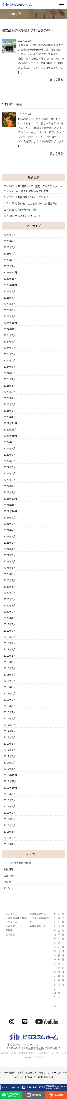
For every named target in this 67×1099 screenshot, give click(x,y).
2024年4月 (10, 360)
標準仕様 (10, 934)
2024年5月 (10, 354)
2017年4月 (10, 749)
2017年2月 (10, 762)
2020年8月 (10, 574)
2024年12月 (10, 322)
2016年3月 (10, 831)
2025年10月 (10, 285)
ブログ (7, 881)
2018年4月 (10, 693)
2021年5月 (10, 542)
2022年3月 (10, 479)
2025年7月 (10, 297)
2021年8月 (10, 523)
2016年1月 (10, 844)
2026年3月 (10, 260)
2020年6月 (10, 586)
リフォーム (11, 922)
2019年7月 (10, 630)
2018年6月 (10, 680)
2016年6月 (10, 812)
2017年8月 (10, 725)
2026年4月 (10, 253)
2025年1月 (10, 316)
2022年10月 (10, 435)
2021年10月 (10, 511)
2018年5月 (10, 687)
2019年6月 (10, 637)
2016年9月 (10, 794)
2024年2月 (10, 373)
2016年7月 (10, 806)
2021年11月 (10, 505)
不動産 (9, 930)
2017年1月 (10, 768)
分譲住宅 (10, 926)
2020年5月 (10, 592)
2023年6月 (10, 391)
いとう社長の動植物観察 (17, 863)
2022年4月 (10, 473)
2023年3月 (10, 404)
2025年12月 (10, 272)
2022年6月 (10, 461)
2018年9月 (10, 662)
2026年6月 (10, 247)
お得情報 (9, 869)
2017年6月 (10, 737)
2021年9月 (10, 517)
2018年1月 (10, 712)
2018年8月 (10, 668)
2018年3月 (10, 699)
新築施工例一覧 (37, 913)
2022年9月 (10, 442)
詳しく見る (56, 79)
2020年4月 (10, 599)
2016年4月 (10, 825)
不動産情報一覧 (37, 926)
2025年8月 (10, 291)
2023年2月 (10, 410)
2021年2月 (10, 561)
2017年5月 (10, 743)
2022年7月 (10, 454)
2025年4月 (10, 304)
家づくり (9, 888)
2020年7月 (10, 580)
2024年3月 (10, 366)
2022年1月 (10, 492)
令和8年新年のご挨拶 (27, 209)
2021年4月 (10, 549)
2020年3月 (10, 605)
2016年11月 (10, 781)
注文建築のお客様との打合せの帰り (27, 30)
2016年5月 (10, 819)
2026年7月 (10, 241)
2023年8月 (10, 385)
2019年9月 (10, 624)
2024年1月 (10, 379)
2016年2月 (10, 837)
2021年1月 (10, 567)
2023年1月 (10, 417)
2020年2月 (10, 611)
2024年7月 (10, 341)
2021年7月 (10, 530)
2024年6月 (10, 347)
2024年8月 (10, 335)
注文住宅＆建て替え (16, 917)
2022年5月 (10, 467)
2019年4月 (10, 643)
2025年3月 (10, 310)
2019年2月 (10, 649)
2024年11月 (10, 329)
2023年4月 (10, 398)
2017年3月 (10, 756)
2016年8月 (10, 800)
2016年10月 (10, 787)
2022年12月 (10, 423)
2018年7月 (10, 674)
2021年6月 (10, 536)
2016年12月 (10, 775)
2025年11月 (10, 278)
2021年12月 (10, 498)
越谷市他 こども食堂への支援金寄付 (36, 203)
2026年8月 (10, 234)
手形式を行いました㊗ (27, 216)
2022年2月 (10, 486)
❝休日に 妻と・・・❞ (18, 104)
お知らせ (9, 875)
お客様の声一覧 (54, 959)
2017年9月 (10, 718)
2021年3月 (10, 555)
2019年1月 (10, 655)
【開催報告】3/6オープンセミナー (34, 197)
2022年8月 (10, 448)
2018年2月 (10, 706)
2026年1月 (10, 266)
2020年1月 (10, 618)
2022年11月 (10, 429)
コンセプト (11, 913)
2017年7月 (10, 731)
